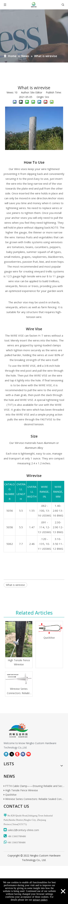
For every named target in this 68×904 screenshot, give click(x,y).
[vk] (28, 754)
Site (47, 97)
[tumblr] (17, 754)
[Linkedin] (6, 754)
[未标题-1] (16, 730)
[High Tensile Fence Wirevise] (18, 639)
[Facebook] (23, 754)
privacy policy (40, 899)
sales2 (11, 830)
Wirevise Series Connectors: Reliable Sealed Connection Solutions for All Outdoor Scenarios (19, 691)
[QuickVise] (49, 628)
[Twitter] (11, 754)
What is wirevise (15, 585)
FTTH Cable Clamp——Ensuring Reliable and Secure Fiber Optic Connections (34, 784)
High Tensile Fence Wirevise (19, 662)
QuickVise (49, 637)
